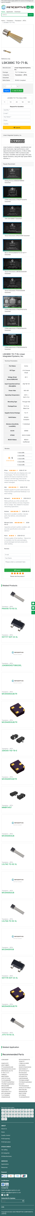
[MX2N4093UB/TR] (17, 994)
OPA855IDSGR (5, 1097)
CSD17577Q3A (5, 1078)
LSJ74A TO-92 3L (9, 921)
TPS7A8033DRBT (24, 1080)
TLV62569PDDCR (24, 1097)
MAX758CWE (23, 1089)
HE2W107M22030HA (25, 1067)
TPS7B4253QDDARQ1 (25, 1082)
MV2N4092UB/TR (9, 694)
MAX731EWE (22, 1093)
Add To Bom (17, 90)
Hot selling (4, 1149)
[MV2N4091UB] (17, 937)
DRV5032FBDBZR (6, 1087)
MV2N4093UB (8, 836)
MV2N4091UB (8, 949)
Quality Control (5, 1135)
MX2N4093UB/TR (9, 1006)
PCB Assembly (5, 1138)
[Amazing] (12, 573)
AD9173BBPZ (5, 1065)
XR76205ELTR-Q (6, 1091)
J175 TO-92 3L (8, 1035)
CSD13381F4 (5, 1089)
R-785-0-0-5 (5, 1072)
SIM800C (4, 1074)
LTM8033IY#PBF (24, 1063)
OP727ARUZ (22, 1095)
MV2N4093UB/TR (9, 722)
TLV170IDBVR (5, 1095)
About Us (4, 1128)
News (3, 1132)
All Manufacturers (6, 1156)
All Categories (5, 1153)
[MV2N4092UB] (17, 880)
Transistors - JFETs (20, 20)
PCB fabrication (5, 1142)
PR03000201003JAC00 (8, 1069)
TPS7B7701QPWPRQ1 (7, 1082)
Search (31, 14)
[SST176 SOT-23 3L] (17, 966)
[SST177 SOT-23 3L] (17, 625)
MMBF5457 (7, 807)
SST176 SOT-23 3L (10, 978)
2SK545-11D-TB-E (9, 751)
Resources (4, 1167)
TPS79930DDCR (24, 1086)
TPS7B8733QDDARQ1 (7, 1084)
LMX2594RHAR (23, 1078)
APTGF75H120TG (24, 1071)
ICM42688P (4, 1059)
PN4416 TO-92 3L (9, 609)
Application (9, 11)
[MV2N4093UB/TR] (17, 710)
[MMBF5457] (17, 795)
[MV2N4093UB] (17, 824)
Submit (17, 127)
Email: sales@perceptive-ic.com (10, 1190)
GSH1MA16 (22, 1065)
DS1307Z (21, 1084)
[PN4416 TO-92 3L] (17, 596)
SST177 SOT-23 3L (10, 637)
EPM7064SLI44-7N (7, 1071)
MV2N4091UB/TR (9, 779)
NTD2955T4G (23, 1076)
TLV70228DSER (6, 1080)
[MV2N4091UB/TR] (17, 767)
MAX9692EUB (23, 1091)
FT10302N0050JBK (7, 1067)
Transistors (10, 20)
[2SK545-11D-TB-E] (17, 738)
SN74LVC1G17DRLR (25, 1087)
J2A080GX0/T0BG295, (12, 665)
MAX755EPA (5, 1076)
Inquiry (6, 90)
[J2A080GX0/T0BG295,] (17, 653)
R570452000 (23, 1072)
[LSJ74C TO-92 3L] (17, 852)
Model (3, 11)
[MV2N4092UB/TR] (17, 681)
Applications (5, 1164)
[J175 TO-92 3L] (17, 1022)
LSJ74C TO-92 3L (9, 864)
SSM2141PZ (4, 1063)
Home (3, 20)
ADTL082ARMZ (5, 1093)
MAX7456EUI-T (23, 1069)
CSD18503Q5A (23, 1074)
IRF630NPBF (5, 1086)
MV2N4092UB (8, 893)
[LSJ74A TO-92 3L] (17, 909)
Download (17, 11)
